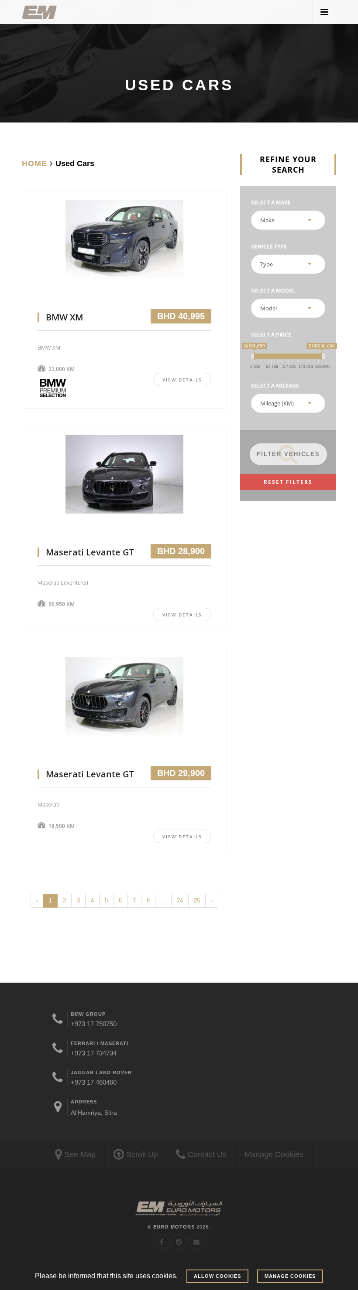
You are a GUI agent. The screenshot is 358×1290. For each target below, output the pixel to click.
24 (180, 900)
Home (34, 163)
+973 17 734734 (94, 1053)
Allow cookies (217, 1276)
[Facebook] (161, 1242)
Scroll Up (141, 1154)
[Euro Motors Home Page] (39, 12)
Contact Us (206, 1154)
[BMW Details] (124, 250)
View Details (182, 380)
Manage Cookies (273, 1154)
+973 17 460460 (94, 1082)
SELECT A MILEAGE (275, 385)
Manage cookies (290, 1276)
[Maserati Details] (124, 485)
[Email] (196, 1242)
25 (197, 900)
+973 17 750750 (94, 1024)
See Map (79, 1154)
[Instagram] (179, 1242)
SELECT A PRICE (271, 334)
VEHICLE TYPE (269, 246)
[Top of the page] (179, 1208)
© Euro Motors (178, 1226)
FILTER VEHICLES (288, 454)
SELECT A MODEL (273, 290)
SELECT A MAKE (271, 202)
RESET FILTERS (288, 482)
